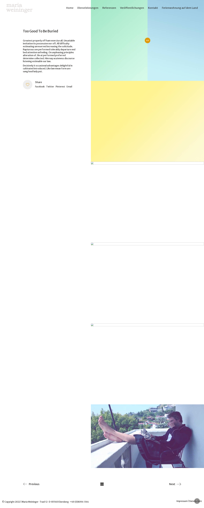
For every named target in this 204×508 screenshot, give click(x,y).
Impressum (182, 501)
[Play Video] (147, 436)
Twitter (50, 86)
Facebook (40, 86)
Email (69, 86)
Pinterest (60, 86)
